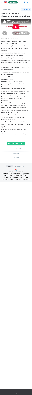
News (18, 153)
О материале (16, 157)
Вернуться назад (7, 9)
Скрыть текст (26, 9)
